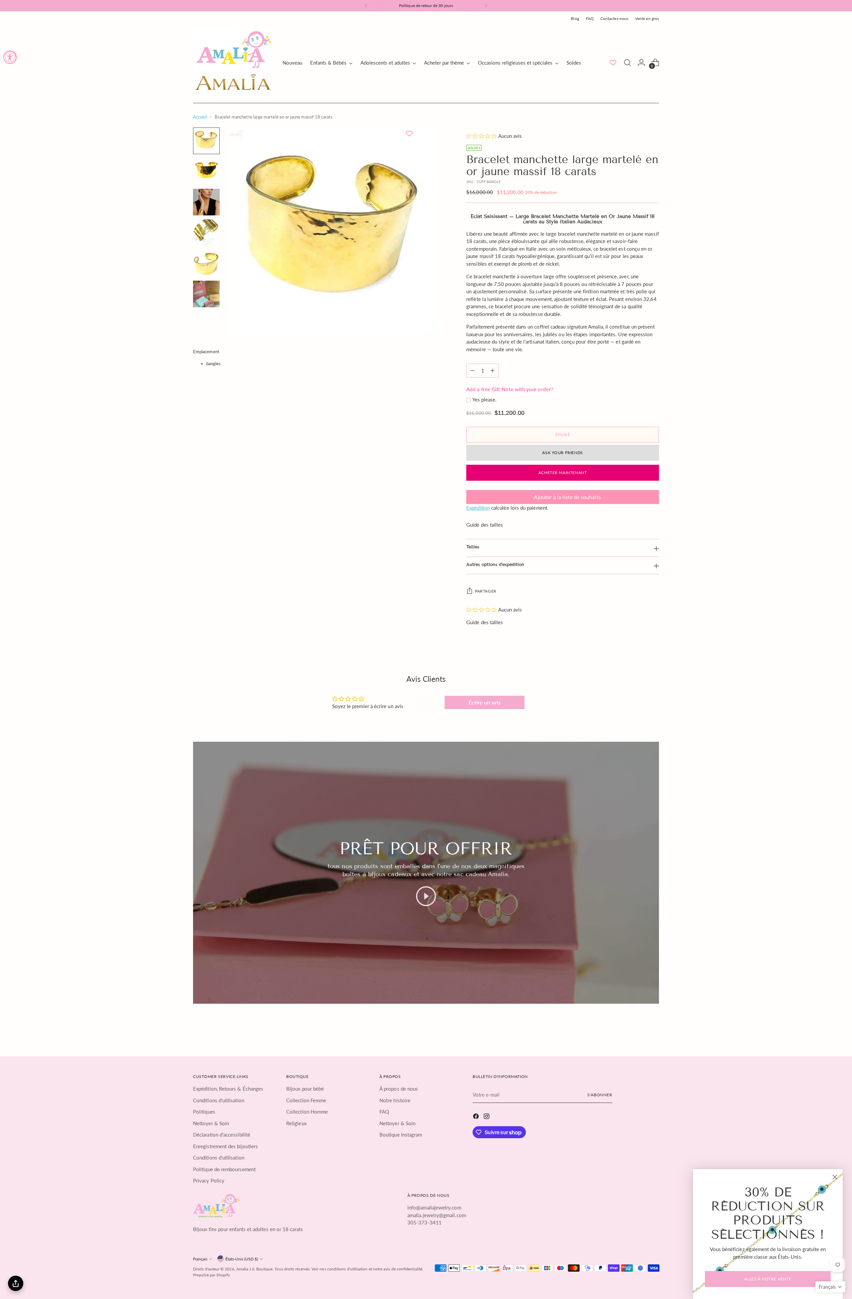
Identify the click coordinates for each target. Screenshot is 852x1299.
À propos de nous (398, 1089)
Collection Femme (306, 1100)
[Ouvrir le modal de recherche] (627, 62)
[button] (482, 136)
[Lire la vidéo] (426, 896)
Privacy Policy (208, 1180)
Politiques (204, 1112)
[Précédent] (366, 5)
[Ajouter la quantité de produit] (493, 370)
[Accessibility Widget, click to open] (10, 57)
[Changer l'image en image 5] (206, 263)
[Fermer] (835, 1177)
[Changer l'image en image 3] (206, 202)
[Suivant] (486, 5)
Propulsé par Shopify (211, 1275)
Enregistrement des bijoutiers (225, 1146)
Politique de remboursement (224, 1169)
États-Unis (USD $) (241, 1259)
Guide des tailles (484, 525)
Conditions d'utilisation (218, 1100)
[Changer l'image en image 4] (206, 232)
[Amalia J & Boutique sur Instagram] (487, 1117)
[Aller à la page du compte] (641, 62)
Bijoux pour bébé (305, 1089)
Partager (486, 591)
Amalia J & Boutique (254, 1269)
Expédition (478, 508)
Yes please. (484, 399)
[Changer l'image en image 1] (206, 141)
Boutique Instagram (400, 1135)
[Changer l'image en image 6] (206, 294)
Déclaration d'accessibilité (221, 1135)
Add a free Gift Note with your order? (509, 389)
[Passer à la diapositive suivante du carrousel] (653, 1030)
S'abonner (599, 1095)
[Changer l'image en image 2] (206, 171)
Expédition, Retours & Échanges (228, 1089)
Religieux (296, 1123)
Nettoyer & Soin (211, 1123)
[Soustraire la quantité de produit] (473, 370)
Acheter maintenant (562, 472)
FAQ (384, 1112)
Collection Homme (307, 1112)
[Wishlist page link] (613, 62)
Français (200, 1259)
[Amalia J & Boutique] (233, 63)
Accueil (200, 117)
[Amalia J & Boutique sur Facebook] (477, 1117)
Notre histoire (394, 1100)
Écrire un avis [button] (485, 702)
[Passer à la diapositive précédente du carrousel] (638, 1030)
